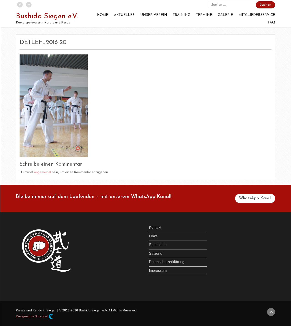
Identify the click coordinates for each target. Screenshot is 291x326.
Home (102, 15)
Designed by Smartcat (32, 316)
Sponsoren (158, 245)
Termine (204, 15)
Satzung (155, 253)
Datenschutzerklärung (166, 262)
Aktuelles (124, 15)
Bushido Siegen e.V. (47, 16)
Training (181, 15)
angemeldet (42, 172)
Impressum (158, 270)
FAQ (271, 22)
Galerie (225, 15)
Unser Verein (153, 15)
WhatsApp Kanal (255, 198)
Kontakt (155, 227)
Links (153, 236)
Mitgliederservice (257, 15)
